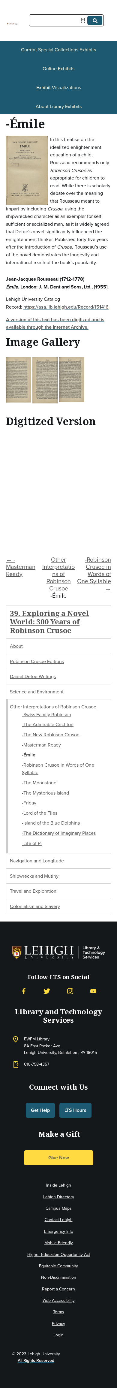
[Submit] (94, 20)
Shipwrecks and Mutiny (34, 876)
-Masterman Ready (41, 744)
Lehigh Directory (58, 1197)
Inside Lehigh (58, 1185)
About (16, 646)
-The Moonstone (39, 782)
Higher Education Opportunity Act (58, 1254)
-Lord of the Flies (39, 813)
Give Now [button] (58, 1157)
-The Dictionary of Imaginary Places (59, 833)
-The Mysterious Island (45, 792)
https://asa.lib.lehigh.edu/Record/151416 (66, 306)
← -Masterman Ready (20, 566)
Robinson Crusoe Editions (37, 661)
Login (58, 1335)
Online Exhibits (58, 68)
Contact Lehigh (59, 1220)
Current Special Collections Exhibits (58, 49)
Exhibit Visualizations (58, 87)
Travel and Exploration (33, 891)
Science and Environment (37, 691)
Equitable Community (58, 1266)
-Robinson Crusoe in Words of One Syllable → (94, 574)
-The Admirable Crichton (48, 724)
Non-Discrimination (58, 1277)
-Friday (29, 802)
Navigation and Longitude (37, 860)
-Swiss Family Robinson (46, 714)
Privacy (58, 1323)
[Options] (84, 20)
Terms (58, 1312)
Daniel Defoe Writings (33, 676)
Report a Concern (58, 1289)
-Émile (28, 754)
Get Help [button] (40, 1110)
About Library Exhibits (59, 106)
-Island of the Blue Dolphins (51, 822)
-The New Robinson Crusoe (51, 734)
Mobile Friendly (58, 1243)
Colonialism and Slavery (35, 906)
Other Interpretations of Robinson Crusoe (58, 574)
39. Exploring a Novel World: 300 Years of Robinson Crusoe (49, 621)
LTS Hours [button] (75, 1110)
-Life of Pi (32, 843)
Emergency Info (58, 1231)
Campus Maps (59, 1208)
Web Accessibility (59, 1300)
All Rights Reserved (36, 1360)
